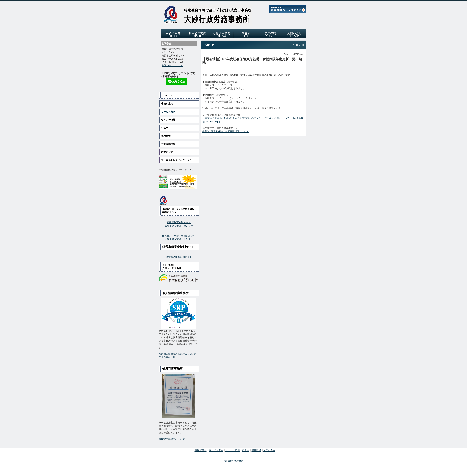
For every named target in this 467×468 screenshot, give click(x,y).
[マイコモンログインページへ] (287, 12)
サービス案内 (168, 111)
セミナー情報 (232, 450)
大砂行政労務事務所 (233, 460)
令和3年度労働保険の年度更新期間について (225, 131)
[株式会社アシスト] (179, 278)
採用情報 (256, 450)
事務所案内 (201, 450)
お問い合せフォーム (172, 65)
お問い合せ (269, 450)
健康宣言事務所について (172, 439)
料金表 (245, 450)
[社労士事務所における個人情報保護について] (179, 313)
